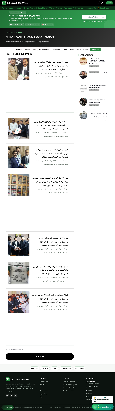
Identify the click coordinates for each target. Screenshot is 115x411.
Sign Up (109, 2)
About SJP (43, 385)
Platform (19, 8)
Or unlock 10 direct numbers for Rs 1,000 (94, 21)
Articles (65, 49)
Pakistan (27, 49)
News (26, 8)
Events (72, 49)
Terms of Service (91, 396)
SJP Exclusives (95, 49)
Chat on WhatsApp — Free (95, 17)
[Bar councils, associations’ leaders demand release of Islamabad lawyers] (83, 102)
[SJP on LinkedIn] (11, 395)
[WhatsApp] (15, 395)
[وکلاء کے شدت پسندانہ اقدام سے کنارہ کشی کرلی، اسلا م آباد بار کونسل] (83, 115)
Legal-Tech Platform (69, 381)
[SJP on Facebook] (7, 395)
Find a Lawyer (8, 8)
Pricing (59, 8)
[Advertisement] (39, 98)
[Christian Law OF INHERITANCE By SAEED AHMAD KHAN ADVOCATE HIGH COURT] (83, 61)
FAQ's (51, 8)
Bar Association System (70, 385)
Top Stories (19, 49)
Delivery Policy (76, 407)
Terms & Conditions (38, 8)
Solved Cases (44, 391)
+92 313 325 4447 (93, 387)
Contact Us (91, 8)
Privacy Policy (58, 407)
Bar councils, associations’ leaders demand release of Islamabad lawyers (97, 100)
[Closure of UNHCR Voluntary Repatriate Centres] (83, 88)
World (34, 49)
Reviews (81, 8)
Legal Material (56, 49)
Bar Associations (44, 49)
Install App (103, 8)
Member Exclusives (82, 49)
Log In (101, 3)
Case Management (68, 391)
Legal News (43, 394)
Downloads (89, 393)
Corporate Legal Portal (69, 388)
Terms (51, 407)
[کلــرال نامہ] (83, 75)
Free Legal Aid (70, 8)
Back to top (34, 368)
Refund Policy (66, 407)
